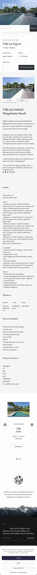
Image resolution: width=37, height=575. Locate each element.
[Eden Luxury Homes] (9, 5)
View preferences (18, 568)
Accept (18, 558)
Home (4, 40)
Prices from (7, 53)
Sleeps (20, 53)
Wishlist (30, 5)
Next (32, 87)
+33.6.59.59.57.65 (27, 5)
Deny (18, 563)
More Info (19, 446)
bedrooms (6, 62)
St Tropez (8, 40)
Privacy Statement (22, 572)
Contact (23, 5)
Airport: (5, 302)
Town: (14, 302)
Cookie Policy (13, 572)
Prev (5, 424)
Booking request (26, 67)
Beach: (24, 302)
